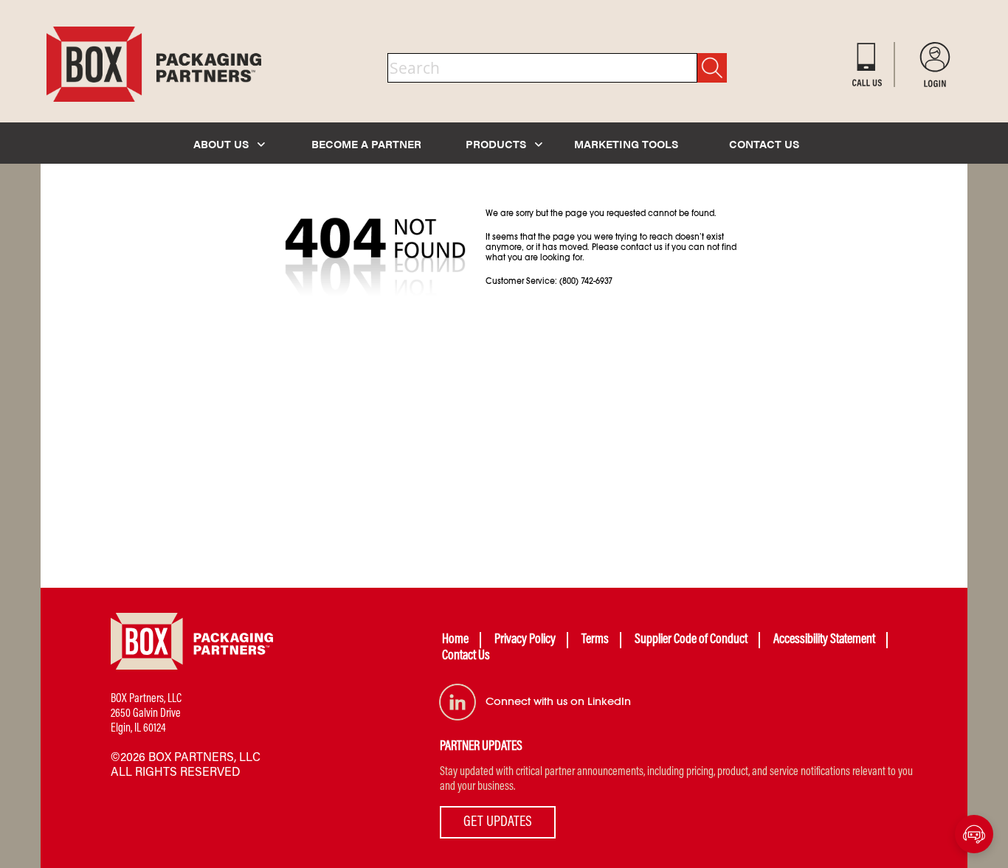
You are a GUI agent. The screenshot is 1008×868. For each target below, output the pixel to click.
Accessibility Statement (824, 640)
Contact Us (466, 656)
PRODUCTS (497, 143)
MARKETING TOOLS (626, 143)
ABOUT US (222, 143)
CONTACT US (764, 143)
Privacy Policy (525, 640)
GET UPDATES (497, 822)
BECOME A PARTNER (366, 143)
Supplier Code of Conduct (691, 640)
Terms (595, 640)
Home (455, 640)
